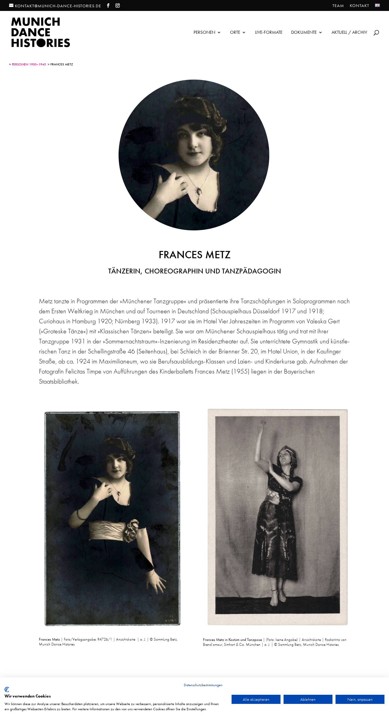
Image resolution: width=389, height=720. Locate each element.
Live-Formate (268, 32)
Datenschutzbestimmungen (203, 685)
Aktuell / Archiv (349, 32)
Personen (204, 32)
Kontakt (359, 5)
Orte (235, 32)
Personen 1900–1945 (29, 64)
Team (338, 5)
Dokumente (304, 32)
